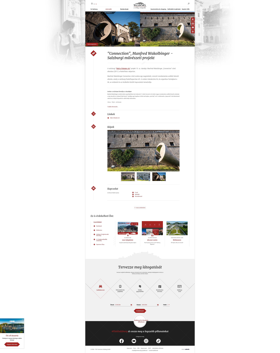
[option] (143, 150)
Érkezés (112, 305)
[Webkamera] (193, 31)
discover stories (152, 240)
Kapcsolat (129, 348)
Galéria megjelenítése (92, 44)
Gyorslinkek (98, 222)
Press (134, 348)
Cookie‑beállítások (153, 350)
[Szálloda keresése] (193, 27)
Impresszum (144, 348)
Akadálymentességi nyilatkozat (139, 350)
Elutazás (139, 305)
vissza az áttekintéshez (140, 207)
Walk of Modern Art (123, 68)
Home (92, 12)
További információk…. (112, 106)
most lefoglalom (127, 240)
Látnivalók (99, 12)
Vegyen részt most (12, 344)
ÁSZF (149, 348)
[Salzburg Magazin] (193, 23)
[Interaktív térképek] (193, 19)
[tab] (100, 289)
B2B (138, 348)
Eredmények (140, 311)
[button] (166, 304)
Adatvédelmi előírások (157, 348)
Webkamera (177, 240)
